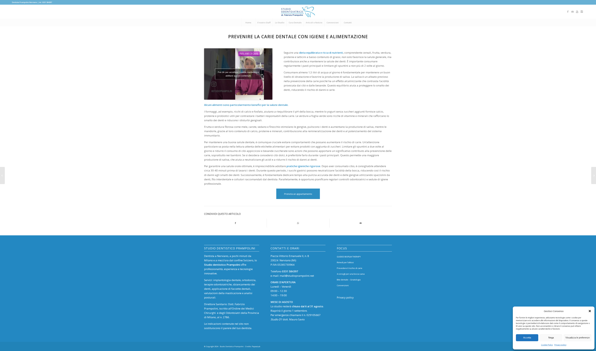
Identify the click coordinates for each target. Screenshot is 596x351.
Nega (551, 337)
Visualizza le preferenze (577, 337)
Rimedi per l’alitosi (345, 262)
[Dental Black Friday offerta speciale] (2, 175)
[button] (589, 311)
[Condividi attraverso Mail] (361, 223)
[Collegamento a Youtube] (577, 11)
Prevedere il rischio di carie (349, 268)
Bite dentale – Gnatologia (349, 279)
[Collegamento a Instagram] (581, 11)
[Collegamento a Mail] (572, 11)
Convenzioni (343, 285)
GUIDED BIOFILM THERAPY (349, 256)
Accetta (527, 337)
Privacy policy (560, 345)
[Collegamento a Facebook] (567, 11)
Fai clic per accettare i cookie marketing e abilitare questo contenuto (238, 74)
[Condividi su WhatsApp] (298, 223)
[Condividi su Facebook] (235, 223)
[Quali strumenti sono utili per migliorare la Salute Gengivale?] (593, 175)
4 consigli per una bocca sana (351, 273)
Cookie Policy (547, 345)
